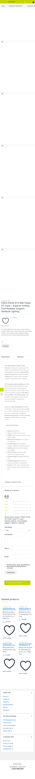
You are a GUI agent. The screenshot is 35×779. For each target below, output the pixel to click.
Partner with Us (7, 731)
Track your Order (8, 743)
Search (25, 2)
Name (7, 548)
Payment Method (8, 704)
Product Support (8, 746)
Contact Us (6, 699)
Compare (14, 317)
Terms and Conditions (9, 725)
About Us (5, 696)
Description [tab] (5, 357)
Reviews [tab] (20, 357)
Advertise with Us (8, 728)
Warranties (6, 710)
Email (7, 556)
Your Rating (8, 527)
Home (3, 6)
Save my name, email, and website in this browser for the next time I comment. (18, 566)
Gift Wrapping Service (9, 720)
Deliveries (6, 702)
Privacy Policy (7, 722)
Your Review (8, 534)
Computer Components (15, 6)
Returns (5, 707)
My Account (6, 740)
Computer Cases (5, 300)
